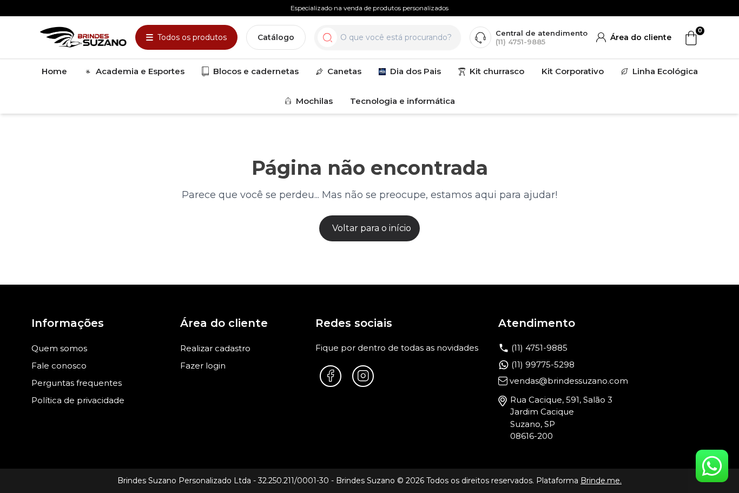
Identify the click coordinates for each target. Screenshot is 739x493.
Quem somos (59, 348)
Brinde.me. (601, 480)
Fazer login (203, 365)
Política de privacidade (77, 400)
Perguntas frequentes (76, 383)
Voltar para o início (371, 228)
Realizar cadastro (215, 348)
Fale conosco (59, 365)
